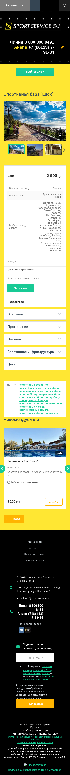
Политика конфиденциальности (35, 742)
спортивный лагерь (32, 406)
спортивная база (49, 394)
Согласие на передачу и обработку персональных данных (35, 738)
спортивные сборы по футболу (39, 397)
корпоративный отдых (33, 400)
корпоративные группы (34, 409)
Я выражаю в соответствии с (38, 673)
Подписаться (35, 704)
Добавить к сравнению (20, 269)
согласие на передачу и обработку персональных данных (37, 670)
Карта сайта (35, 541)
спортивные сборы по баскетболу (33, 386)
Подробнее (53, 502)
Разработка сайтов (34, 769)
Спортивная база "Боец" (22, 461)
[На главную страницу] (32, 25)
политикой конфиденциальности (38, 678)
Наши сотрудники (35, 554)
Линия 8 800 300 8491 (32, 42)
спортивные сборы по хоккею (38, 412)
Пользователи (35, 560)
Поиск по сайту (35, 548)
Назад (16, 518)
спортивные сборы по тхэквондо (40, 403)
